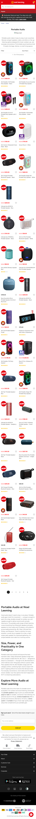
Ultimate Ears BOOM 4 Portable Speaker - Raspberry (8, 423)
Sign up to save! (6, 713)
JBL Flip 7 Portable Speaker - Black (8, 455)
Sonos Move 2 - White (25, 145)
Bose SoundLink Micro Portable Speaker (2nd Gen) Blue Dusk (8, 300)
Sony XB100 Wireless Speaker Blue (9, 268)
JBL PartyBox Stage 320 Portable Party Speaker (25, 392)
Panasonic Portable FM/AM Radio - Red (8, 549)
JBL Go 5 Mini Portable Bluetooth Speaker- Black (25, 488)
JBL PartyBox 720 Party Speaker (7, 362)
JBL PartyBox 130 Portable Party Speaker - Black (8, 82)
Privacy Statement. (16, 741)
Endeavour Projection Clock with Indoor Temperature (26, 331)
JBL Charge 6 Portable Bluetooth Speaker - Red (7, 580)
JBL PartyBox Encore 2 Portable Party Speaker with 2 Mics (8, 114)
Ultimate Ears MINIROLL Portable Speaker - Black (7, 237)
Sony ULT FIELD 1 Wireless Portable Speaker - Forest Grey (26, 424)
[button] (31, 814)
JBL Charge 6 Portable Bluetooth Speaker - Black (8, 176)
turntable (10, 701)
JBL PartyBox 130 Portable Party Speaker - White (26, 113)
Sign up (18, 728)
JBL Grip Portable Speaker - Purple (8, 331)
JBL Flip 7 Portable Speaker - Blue (8, 392)
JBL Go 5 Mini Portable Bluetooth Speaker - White (26, 237)
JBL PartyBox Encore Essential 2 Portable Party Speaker (27, 82)
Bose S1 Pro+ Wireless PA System (25, 362)
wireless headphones (23, 696)
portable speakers (8, 692)
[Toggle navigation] (2, 2)
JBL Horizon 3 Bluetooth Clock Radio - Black (9, 145)
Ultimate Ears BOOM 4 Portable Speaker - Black (25, 299)
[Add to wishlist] (16, 79)
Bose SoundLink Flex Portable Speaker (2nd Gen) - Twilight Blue (26, 456)
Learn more (22, 19)
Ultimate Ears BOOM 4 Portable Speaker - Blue (7, 207)
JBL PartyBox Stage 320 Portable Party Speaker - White (27, 176)
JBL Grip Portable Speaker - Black (8, 518)
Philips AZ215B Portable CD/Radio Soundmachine (25, 549)
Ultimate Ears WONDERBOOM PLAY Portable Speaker (27, 268)
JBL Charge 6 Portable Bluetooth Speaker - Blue (7, 488)
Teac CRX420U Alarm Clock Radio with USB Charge (26, 518)
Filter (2, 51)
